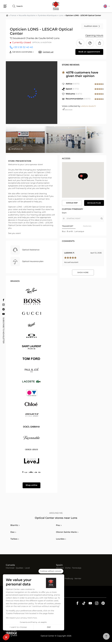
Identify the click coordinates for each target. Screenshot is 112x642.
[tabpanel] (83, 231)
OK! (49, 627)
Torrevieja (76, 568)
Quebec (19, 568)
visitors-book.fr (88, 106)
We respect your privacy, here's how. (21, 618)
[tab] (72, 226)
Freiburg (69, 579)
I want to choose (18, 627)
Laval (27, 568)
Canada (10, 565)
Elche (68, 568)
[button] (6, 637)
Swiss (59, 575)
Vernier (77, 579)
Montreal (10, 568)
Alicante (60, 568)
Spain (59, 565)
